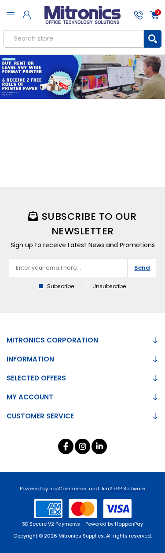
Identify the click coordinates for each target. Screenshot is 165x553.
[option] (82, 77)
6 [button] (104, 88)
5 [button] (96, 88)
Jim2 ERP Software (122, 488)
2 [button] (69, 88)
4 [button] (87, 88)
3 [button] (78, 88)
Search (152, 39)
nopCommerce (67, 488)
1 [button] (60, 88)
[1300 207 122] (138, 15)
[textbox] (74, 39)
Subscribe (60, 286)
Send (142, 267)
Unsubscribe (109, 286)
